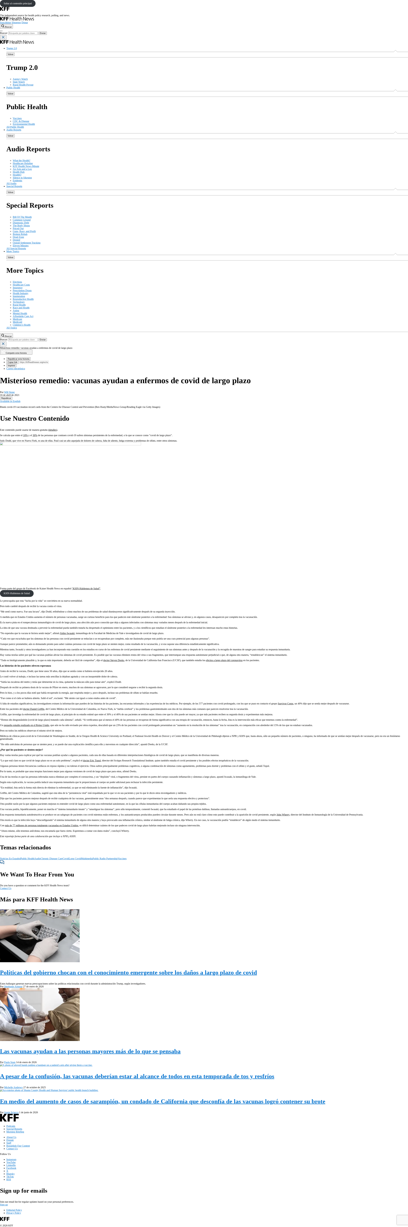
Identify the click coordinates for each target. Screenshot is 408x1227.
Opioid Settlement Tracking (26, 242)
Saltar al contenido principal (18, 3)
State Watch (19, 82)
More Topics (12, 251)
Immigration (19, 296)
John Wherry (283, 814)
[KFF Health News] (17, 19)
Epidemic (17, 180)
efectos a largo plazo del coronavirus (224, 660)
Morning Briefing (15, 1131)
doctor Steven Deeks (113, 660)
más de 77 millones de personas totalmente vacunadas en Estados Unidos (41, 825)
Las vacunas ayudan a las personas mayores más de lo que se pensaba (90, 1051)
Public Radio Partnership (105, 858)
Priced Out (18, 228)
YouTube (11, 1162)
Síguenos (16, 22)
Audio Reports (13, 129)
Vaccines (17, 118)
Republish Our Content (18, 1145)
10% (25, 435)
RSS (8, 1179)
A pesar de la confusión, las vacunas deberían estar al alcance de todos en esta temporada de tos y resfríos (137, 1076)
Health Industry (20, 293)
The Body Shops (21, 225)
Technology (19, 302)
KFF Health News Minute (26, 166)
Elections (17, 282)
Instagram (11, 1159)
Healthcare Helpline (23, 163)
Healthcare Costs (21, 284)
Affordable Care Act (23, 316)
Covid (66, 858)
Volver (10, 54)
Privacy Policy (13, 1213)
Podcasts (10, 1126)
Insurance (17, 287)
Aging (16, 310)
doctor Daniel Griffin (33, 709)
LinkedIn (11, 1165)
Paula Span (9, 1062)
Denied (16, 240)
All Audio (11, 183)
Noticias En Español (10, 858)
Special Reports (14, 186)
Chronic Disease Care (52, 858)
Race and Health (21, 307)
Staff (8, 1143)
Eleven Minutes (21, 245)
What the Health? (21, 160)
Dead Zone (18, 237)
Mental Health (20, 313)
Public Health (13, 87)
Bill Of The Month (22, 217)
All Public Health (15, 127)
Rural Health (19, 304)
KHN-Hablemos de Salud (17, 593)
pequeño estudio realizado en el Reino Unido (26, 725)
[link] (6, 398)
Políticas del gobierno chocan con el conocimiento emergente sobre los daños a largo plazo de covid (128, 972)
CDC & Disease (21, 121)
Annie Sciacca (11, 1112)
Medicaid (17, 322)
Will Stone (9, 392)
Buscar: (4, 33)
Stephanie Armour (13, 986)
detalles (52, 430)
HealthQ (17, 174)
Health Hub (19, 172)
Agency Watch (20, 79)
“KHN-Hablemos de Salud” (86, 588)
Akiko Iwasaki (67, 633)
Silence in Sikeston (22, 177)
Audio (37, 858)
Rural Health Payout (23, 84)
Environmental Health (24, 124)
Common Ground (22, 219)
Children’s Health (21, 324)
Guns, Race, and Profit (24, 231)
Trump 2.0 (11, 48)
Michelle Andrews (13, 1087)
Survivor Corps (285, 703)
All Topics (11, 327)
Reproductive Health (23, 299)
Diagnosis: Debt (21, 222)
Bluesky (10, 1173)
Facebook (11, 1168)
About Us (11, 1137)
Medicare (17, 319)
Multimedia (87, 858)
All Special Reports (16, 248)
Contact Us (5, 888)
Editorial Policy (14, 1210)
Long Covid (75, 858)
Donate (10, 1140)
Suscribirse (5, 22)
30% (35, 435)
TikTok (10, 1176)
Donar (25, 22)
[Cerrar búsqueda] (3, 37)
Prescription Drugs (22, 290)
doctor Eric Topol (92, 760)
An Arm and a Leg (22, 169)
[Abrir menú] (1, 30)
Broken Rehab (20, 234)
